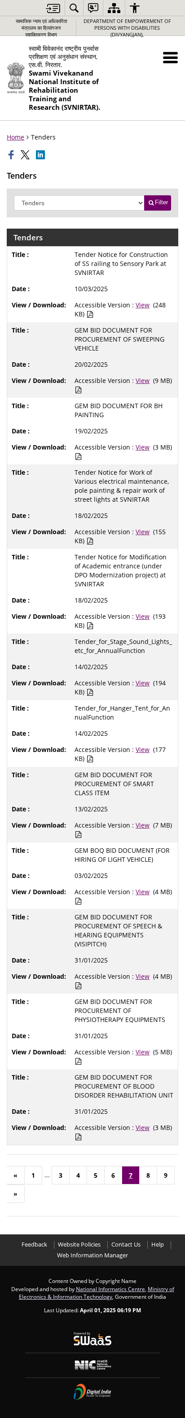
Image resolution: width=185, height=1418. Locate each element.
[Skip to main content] (53, 8)
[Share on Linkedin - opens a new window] (41, 154)
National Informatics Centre (110, 1288)
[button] (170, 57)
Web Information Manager (92, 1255)
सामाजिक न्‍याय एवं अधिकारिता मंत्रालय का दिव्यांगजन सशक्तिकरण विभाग (41, 28)
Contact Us (126, 1244)
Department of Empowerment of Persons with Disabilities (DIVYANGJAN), (127, 28)
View (143, 305)
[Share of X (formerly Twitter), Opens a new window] (26, 154)
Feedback (34, 1244)
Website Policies (79, 1244)
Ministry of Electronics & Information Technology (96, 1293)
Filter (161, 202)
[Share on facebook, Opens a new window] (12, 154)
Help (157, 1244)
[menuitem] (74, 8)
